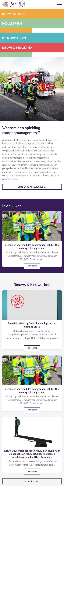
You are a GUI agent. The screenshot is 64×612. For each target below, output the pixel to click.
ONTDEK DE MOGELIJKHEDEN (32, 186)
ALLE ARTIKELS (32, 481)
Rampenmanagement (13, 4)
